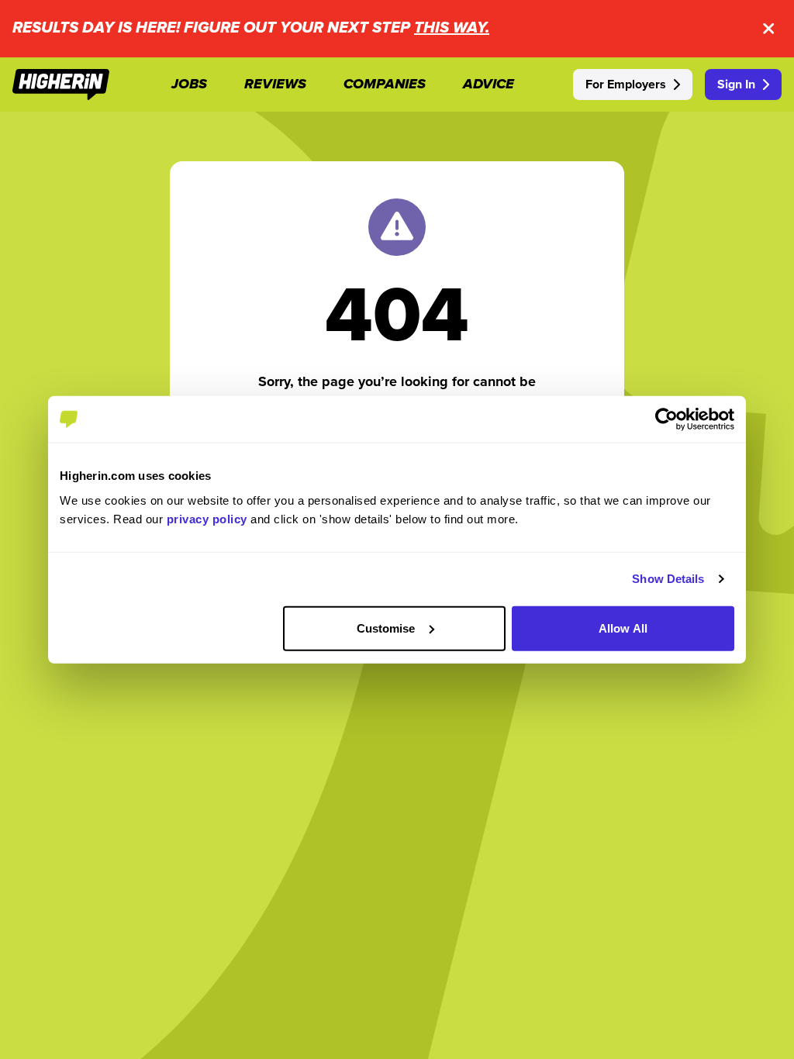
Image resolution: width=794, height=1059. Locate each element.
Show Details (668, 578)
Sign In (736, 84)
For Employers (625, 84)
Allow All (623, 627)
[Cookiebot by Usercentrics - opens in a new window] (666, 419)
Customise (386, 627)
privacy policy (207, 518)
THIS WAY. (451, 28)
